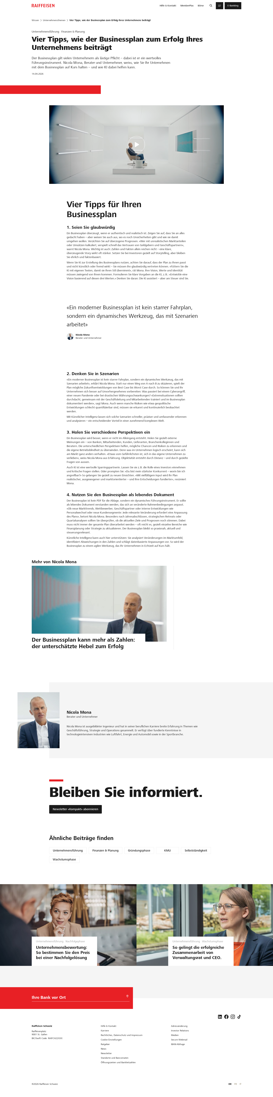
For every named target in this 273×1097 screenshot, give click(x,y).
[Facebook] (226, 1017)
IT (240, 1084)
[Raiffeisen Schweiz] (43, 5)
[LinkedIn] (220, 1017)
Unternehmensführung (68, 850)
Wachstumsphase (64, 859)
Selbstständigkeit (196, 850)
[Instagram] (233, 1017)
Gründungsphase (139, 850)
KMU (167, 850)
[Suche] (211, 5)
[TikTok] (239, 1017)
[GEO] (127, 996)
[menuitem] (168, 5)
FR (235, 1084)
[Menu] (219, 5)
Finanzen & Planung (105, 850)
